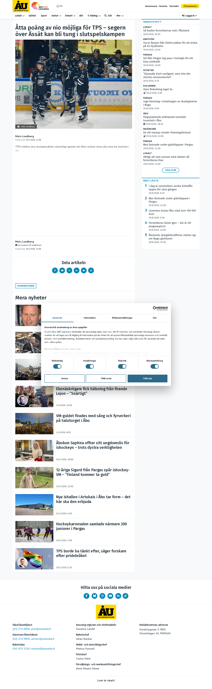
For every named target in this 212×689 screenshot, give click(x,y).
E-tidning (93, 15)
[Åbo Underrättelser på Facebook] (86, 596)
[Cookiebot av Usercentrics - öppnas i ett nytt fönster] (155, 308)
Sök (110, 15)
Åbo (145, 113)
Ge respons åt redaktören (29, 245)
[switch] (90, 366)
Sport (44, 15)
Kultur (55, 15)
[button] (189, 15)
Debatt (69, 15)
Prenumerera (190, 6)
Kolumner (149, 86)
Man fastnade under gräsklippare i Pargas (169, 202)
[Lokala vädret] (58, 6)
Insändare (149, 129)
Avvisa (64, 378)
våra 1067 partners (61, 332)
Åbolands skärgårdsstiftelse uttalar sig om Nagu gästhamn (172, 239)
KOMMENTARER (25, 285)
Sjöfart (32, 15)
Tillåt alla (147, 378)
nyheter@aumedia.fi (43, 648)
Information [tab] (90, 318)
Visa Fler (170, 170)
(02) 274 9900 (21, 629)
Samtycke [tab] (57, 318)
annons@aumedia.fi (42, 639)
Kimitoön (148, 39)
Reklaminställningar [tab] (122, 318)
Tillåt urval (106, 378)
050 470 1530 (21, 648)
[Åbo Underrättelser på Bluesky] (94, 596)
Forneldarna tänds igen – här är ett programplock (170, 226)
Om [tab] (154, 318)
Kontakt (174, 6)
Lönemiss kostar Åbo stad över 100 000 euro (172, 214)
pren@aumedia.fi (41, 629)
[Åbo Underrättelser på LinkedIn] (118, 596)
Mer (119, 15)
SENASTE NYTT (152, 21)
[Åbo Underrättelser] (106, 612)
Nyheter (148, 70)
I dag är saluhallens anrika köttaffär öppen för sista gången (171, 189)
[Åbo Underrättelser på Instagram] (102, 596)
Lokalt (18, 15)
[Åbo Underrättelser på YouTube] (110, 596)
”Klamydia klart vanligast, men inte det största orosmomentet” (166, 77)
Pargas (147, 54)
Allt (81, 15)
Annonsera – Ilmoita (156, 6)
